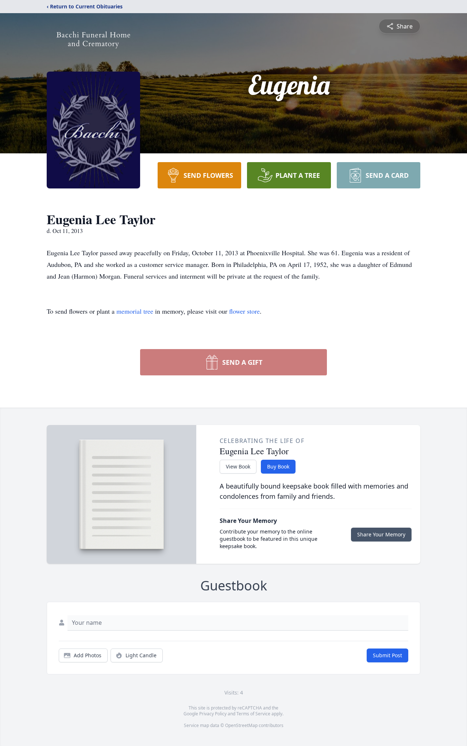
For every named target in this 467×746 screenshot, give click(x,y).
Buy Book (278, 466)
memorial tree (134, 311)
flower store (244, 311)
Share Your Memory (381, 534)
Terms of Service (253, 714)
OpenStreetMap (241, 725)
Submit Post (387, 655)
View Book (238, 466)
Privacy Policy (213, 714)
